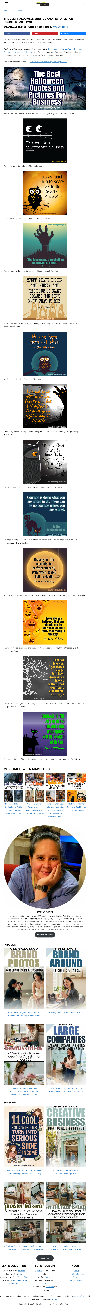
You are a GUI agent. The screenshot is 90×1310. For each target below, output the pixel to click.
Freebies (48, 1277)
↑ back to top (45, 1258)
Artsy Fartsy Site (20, 1277)
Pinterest (50, 1287)
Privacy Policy (76, 1280)
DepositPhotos (80, 1296)
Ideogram (54, 1299)
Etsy (20, 1274)
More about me (44, 935)
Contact (76, 1277)
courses (21, 1271)
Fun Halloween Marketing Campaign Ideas (48, 62)
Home (6, 10)
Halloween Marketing (18, 10)
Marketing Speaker (76, 1274)
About (76, 1271)
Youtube (45, 1283)
